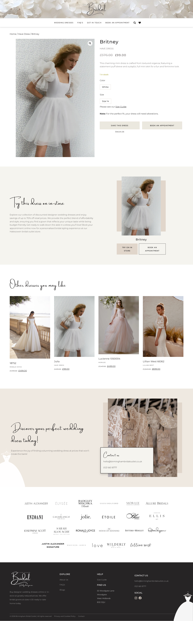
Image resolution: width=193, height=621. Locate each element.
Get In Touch (94, 22)
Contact (81, 616)
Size (102, 95)
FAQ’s (80, 22)
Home (13, 34)
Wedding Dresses (63, 22)
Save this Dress (119, 125)
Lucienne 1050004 (109, 358)
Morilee (102, 362)
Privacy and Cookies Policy (64, 616)
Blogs (62, 590)
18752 (13, 363)
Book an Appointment (117, 22)
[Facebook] (140, 598)
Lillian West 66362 (153, 361)
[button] (90, 43)
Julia (57, 361)
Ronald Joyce (16, 367)
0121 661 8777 (110, 467)
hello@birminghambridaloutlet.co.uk (122, 461)
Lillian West (148, 365)
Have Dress (24, 34)
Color (102, 80)
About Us (64, 580)
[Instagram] (135, 598)
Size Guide (120, 106)
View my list (119, 131)
